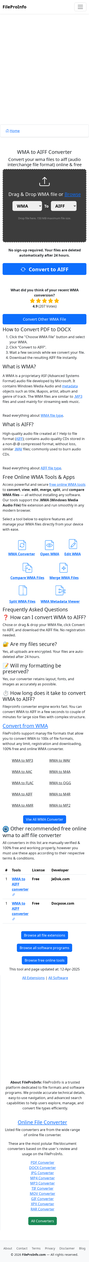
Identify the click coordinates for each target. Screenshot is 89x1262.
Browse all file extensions (44, 935)
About (7, 1248)
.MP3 (78, 396)
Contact (21, 1248)
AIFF (19, 438)
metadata (70, 386)
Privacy (50, 1248)
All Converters (42, 1221)
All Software (58, 977)
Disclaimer (67, 1248)
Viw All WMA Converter (44, 819)
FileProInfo (14, 7)
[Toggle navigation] (80, 7)
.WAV (18, 449)
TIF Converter (43, 1188)
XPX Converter (42, 1204)
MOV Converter (42, 1193)
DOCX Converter (42, 1167)
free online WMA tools (67, 484)
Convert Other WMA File (44, 319)
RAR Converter (42, 1209)
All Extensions (33, 977)
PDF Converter (42, 1162)
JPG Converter (42, 1173)
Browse (73, 194)
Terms (36, 1248)
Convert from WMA (25, 725)
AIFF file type (51, 468)
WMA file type (52, 415)
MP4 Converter (42, 1178)
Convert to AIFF (47, 269)
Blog (82, 1248)
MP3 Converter (42, 1183)
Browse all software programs (44, 947)
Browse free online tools (45, 960)
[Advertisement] (44, 79)
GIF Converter (42, 1198)
